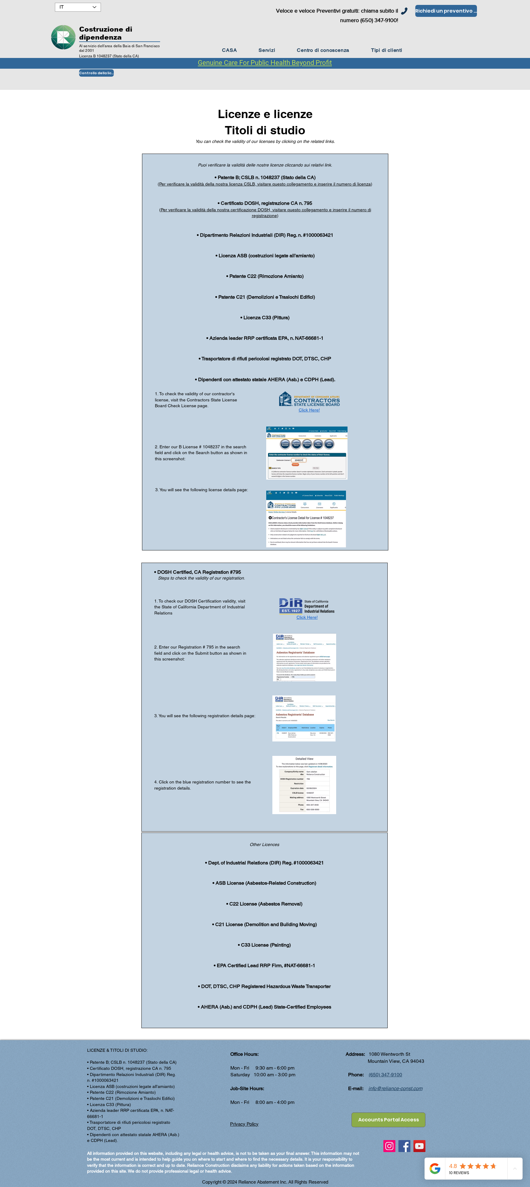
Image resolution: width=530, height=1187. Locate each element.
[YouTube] (419, 1146)
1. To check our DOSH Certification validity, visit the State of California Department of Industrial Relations (199, 607)
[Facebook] (404, 1146)
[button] (323, 50)
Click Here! (309, 410)
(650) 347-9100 (385, 1075)
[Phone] (404, 11)
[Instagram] (389, 1146)
